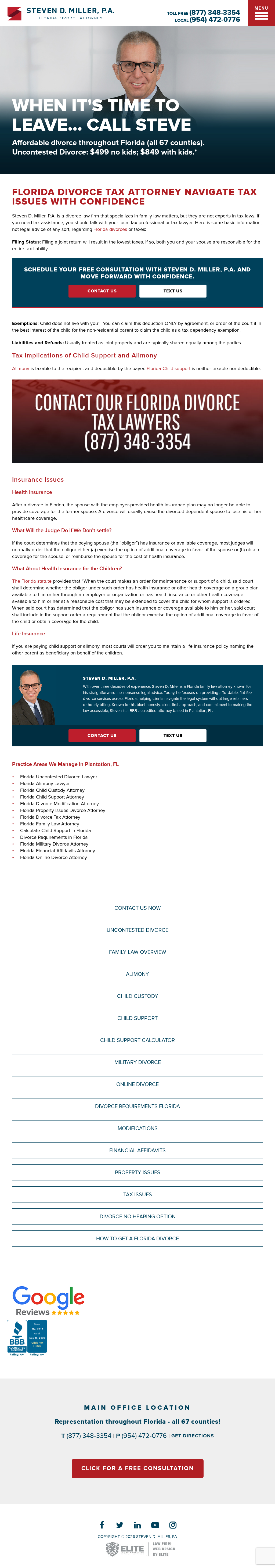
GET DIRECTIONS (192, 1436)
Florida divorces (110, 229)
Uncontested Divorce (137, 930)
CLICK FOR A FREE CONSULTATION (137, 1469)
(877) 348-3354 (214, 12)
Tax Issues (137, 1194)
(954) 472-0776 (215, 19)
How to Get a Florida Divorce (137, 1238)
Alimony (20, 368)
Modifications (138, 1128)
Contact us (102, 291)
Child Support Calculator (137, 1040)
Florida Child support (168, 368)
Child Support (137, 1018)
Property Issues (137, 1172)
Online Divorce (137, 1084)
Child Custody (137, 996)
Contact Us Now (137, 908)
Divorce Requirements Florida (137, 1106)
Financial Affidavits (137, 1150)
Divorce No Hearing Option (138, 1216)
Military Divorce (137, 1062)
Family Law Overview (137, 952)
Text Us (173, 291)
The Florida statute (32, 581)
